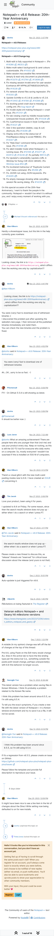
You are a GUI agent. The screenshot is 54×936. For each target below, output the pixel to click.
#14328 (42, 119)
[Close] (49, 845)
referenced (32, 216)
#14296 (24, 131)
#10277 (38, 152)
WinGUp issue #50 (15, 164)
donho (10, 38)
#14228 (14, 88)
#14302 (27, 70)
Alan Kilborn (12, 226)
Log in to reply (44, 27)
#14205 (10, 176)
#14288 (36, 100)
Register (9, 895)
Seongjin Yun (13, 680)
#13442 (14, 100)
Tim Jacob (11, 496)
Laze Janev (12, 435)
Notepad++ (39, 910)
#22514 (10, 155)
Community (28, 4)
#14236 (21, 155)
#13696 (36, 79)
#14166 (19, 146)
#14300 (10, 94)
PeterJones (18, 837)
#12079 (14, 79)
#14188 (25, 100)
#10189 (27, 152)
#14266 (10, 64)
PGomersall (12, 388)
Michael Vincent (20, 216)
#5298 (35, 170)
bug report (26, 106)
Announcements (22, 23)
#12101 (19, 112)
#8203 (21, 64)
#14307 (10, 140)
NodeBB (25, 917)
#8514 (43, 155)
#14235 (38, 182)
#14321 (13, 125)
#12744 (25, 79)
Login (18, 895)
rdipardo (11, 599)
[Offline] (4, 37)
